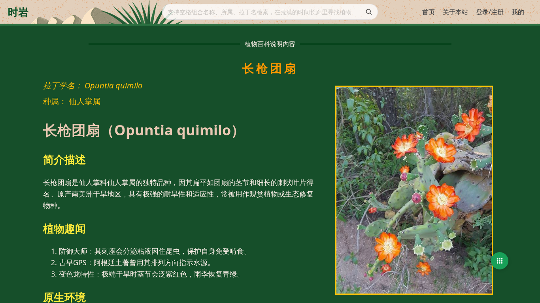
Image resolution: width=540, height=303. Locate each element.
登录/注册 (490, 11)
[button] (499, 260)
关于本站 (455, 11)
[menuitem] (428, 12)
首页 (428, 11)
